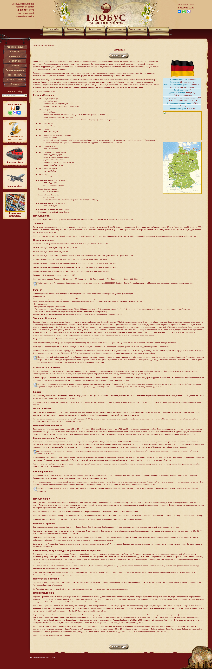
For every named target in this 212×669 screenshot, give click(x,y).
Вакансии (15, 52)
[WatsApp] (10, 114)
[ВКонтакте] (19, 114)
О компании (15, 61)
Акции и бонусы (15, 47)
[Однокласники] (13, 109)
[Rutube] (18, 109)
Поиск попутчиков (15, 70)
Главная (36, 45)
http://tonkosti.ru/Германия (59, 636)
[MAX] (15, 114)
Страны (15, 84)
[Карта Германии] (182, 194)
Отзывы (15, 65)
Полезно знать (14, 75)
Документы (14, 56)
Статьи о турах (14, 79)
